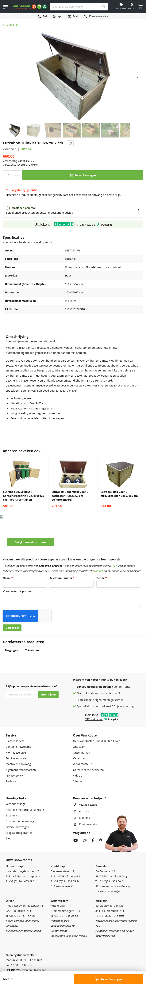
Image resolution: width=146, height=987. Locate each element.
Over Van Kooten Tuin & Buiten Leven (97, 741)
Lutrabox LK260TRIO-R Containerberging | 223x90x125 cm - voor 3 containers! (23, 495)
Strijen (10, 900)
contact (98, 571)
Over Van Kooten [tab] (86, 735)
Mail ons (84, 817)
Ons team (79, 746)
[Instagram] (85, 841)
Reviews (11, 781)
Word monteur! (82, 764)
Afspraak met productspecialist (25, 810)
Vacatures (79, 758)
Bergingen (11, 650)
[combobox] (79, 6)
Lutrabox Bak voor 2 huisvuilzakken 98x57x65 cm (119, 493)
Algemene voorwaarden (21, 770)
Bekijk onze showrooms (30, 542)
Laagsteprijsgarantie (19, 832)
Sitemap (78, 781)
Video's (77, 775)
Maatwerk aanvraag (18, 764)
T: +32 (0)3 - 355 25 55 (64, 915)
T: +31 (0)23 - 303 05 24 (65, 881)
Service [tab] (11, 735)
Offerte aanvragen (17, 827)
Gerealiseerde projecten (88, 770)
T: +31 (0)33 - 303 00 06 (110, 881)
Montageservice (16, 752)
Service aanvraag (16, 758)
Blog (8, 838)
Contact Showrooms (18, 746)
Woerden (101, 900)
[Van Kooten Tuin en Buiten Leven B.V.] (29, 6)
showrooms (98, 693)
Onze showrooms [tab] (19, 860)
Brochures (12, 815)
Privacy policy (14, 775)
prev (4, 484)
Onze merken (81, 752)
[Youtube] (75, 841)
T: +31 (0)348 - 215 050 (109, 915)
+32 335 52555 (88, 804)
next (142, 484)
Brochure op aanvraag (20, 821)
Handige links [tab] (16, 798)
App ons (84, 811)
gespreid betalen (102, 686)
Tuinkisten (12, 24)
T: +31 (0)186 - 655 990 (20, 881)
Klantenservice (15, 741)
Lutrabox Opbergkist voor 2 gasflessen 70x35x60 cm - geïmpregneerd (70, 495)
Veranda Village (15, 804)
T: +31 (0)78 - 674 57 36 (20, 915)
